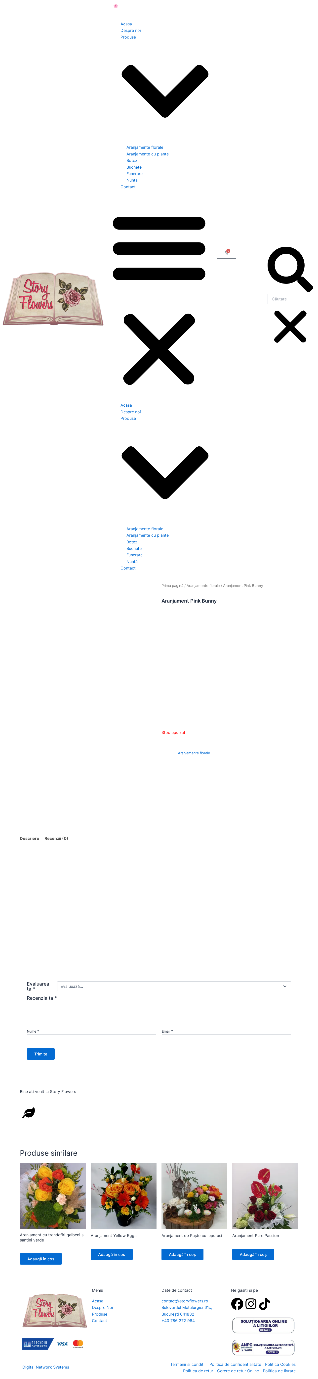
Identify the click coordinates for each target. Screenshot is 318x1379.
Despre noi (130, 30)
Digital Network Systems (45, 1367)
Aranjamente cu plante (147, 153)
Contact (128, 186)
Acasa (126, 23)
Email (167, 1031)
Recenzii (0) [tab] (56, 838)
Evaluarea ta (38, 986)
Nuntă (132, 180)
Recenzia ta (42, 998)
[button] (159, 299)
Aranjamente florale (144, 147)
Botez (131, 160)
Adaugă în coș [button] (40, 1258)
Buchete (134, 167)
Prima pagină (172, 585)
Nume (33, 1031)
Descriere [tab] (29, 838)
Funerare (134, 173)
